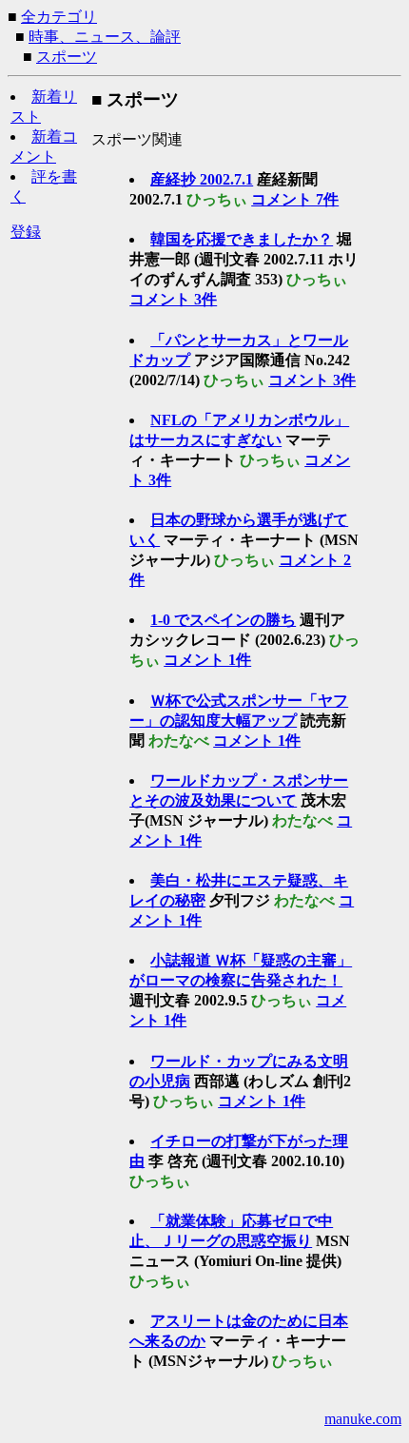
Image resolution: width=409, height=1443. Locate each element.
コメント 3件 (173, 299)
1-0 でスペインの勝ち (223, 620)
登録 (25, 232)
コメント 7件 (295, 199)
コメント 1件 (207, 660)
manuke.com (362, 1419)
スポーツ (66, 57)
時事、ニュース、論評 (105, 37)
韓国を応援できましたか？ (241, 239)
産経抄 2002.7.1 (201, 179)
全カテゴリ (59, 17)
